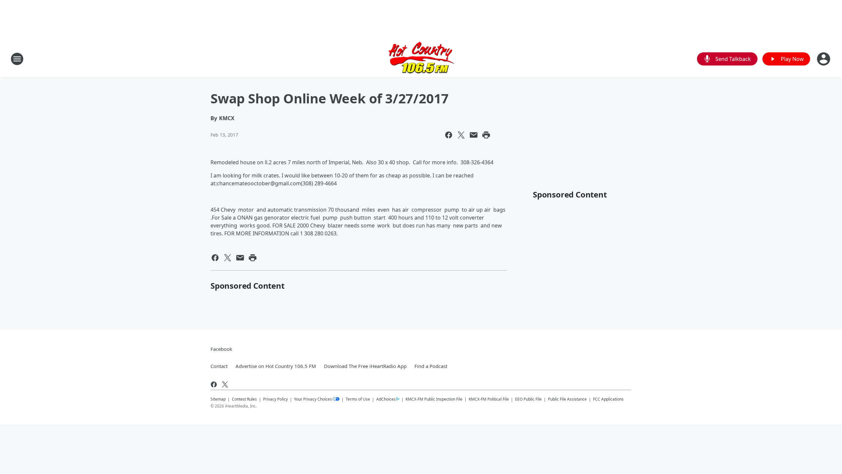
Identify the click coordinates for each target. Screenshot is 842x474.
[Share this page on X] (461, 135)
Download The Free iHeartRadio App (365, 366)
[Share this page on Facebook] (448, 135)
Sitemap (218, 399)
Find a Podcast (430, 366)
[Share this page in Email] (473, 135)
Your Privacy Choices (313, 399)
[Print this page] (486, 135)
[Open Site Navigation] (17, 59)
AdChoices (386, 399)
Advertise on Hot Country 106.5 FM (275, 366)
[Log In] (824, 59)
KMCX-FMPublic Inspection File (434, 399)
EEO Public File (528, 399)
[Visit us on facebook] (214, 384)
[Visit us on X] (225, 384)
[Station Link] (421, 58)
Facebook (221, 349)
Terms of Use (358, 399)
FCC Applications (608, 399)
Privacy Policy (275, 399)
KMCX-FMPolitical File (489, 399)
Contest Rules (244, 399)
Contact (219, 366)
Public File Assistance (567, 399)
